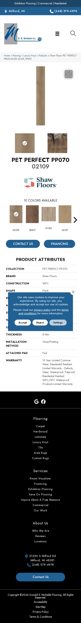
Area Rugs (40, 453)
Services (40, 471)
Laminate (40, 437)
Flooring (17, 55)
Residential (60, 3)
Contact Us (23, 244)
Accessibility (40, 602)
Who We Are (40, 531)
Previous (6, 141)
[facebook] (43, 401)
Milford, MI (16, 11)
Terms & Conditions (40, 617)
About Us (40, 523)
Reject (40, 322)
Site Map (40, 607)
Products (43, 55)
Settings (58, 322)
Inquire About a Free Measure (40, 500)
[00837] (32, 214)
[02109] (16, 214)
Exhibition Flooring (25, 3)
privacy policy (42, 309)
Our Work (40, 510)
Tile (40, 447)
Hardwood (40, 431)
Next (75, 141)
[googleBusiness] (36, 401)
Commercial (45, 3)
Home (7, 55)
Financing (59, 244)
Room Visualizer (40, 478)
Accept (22, 322)
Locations (40, 541)
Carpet (40, 426)
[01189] (48, 214)
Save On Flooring (40, 494)
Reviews (40, 536)
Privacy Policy (41, 612)
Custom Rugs (40, 458)
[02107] (65, 214)
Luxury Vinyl (29, 55)
